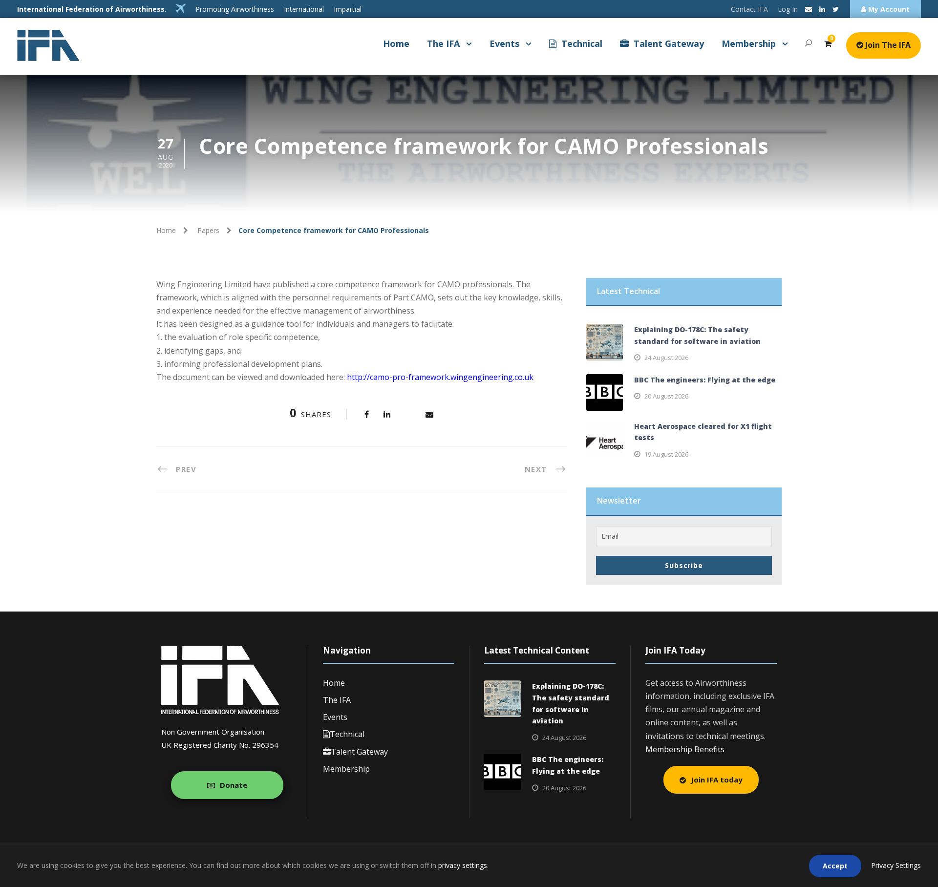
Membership (749, 43)
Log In (788, 9)
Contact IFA (749, 9)
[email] (808, 9)
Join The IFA (887, 45)
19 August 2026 (666, 454)
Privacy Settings (896, 865)
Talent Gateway (669, 43)
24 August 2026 (666, 357)
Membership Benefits (685, 749)
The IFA (443, 43)
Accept (835, 865)
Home (396, 43)
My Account (888, 9)
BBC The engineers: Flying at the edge (704, 379)
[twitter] (835, 9)
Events (504, 43)
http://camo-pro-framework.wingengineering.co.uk (440, 377)
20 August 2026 (666, 396)
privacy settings (462, 865)
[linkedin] (822, 9)
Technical (581, 43)
